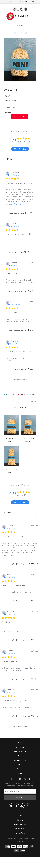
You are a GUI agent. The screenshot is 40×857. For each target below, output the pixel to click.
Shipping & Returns (20, 824)
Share (14, 394)
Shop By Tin (20, 747)
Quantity (7, 112)
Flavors (20, 756)
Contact (20, 820)
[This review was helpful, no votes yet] (28, 213)
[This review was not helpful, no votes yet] (32, 213)
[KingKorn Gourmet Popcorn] (17, 17)
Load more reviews (20, 380)
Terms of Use (20, 833)
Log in (21, 2)
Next (32, 401)
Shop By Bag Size (20, 751)
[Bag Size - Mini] (20, 59)
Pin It (21, 394)
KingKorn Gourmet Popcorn (19, 839)
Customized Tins (20, 760)
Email (33, 394)
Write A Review (20, 149)
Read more (18, 204)
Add (27, 394)
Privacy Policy (20, 829)
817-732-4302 (11, 2)
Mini (5, 103)
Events (20, 764)
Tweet (8, 394)
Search (20, 816)
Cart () (30, 2)
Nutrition (20, 773)
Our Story (20, 769)
